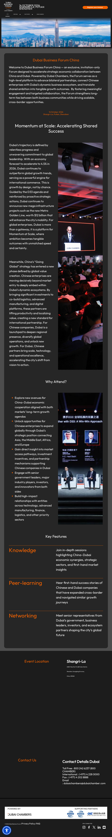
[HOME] (7, 14)
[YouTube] (104, 827)
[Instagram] (84, 827)
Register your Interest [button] (95, 7)
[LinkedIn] (99, 827)
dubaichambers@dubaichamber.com (84, 783)
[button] (7, 830)
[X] (94, 827)
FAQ (38, 823)
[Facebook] (89, 827)
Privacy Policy (28, 823)
